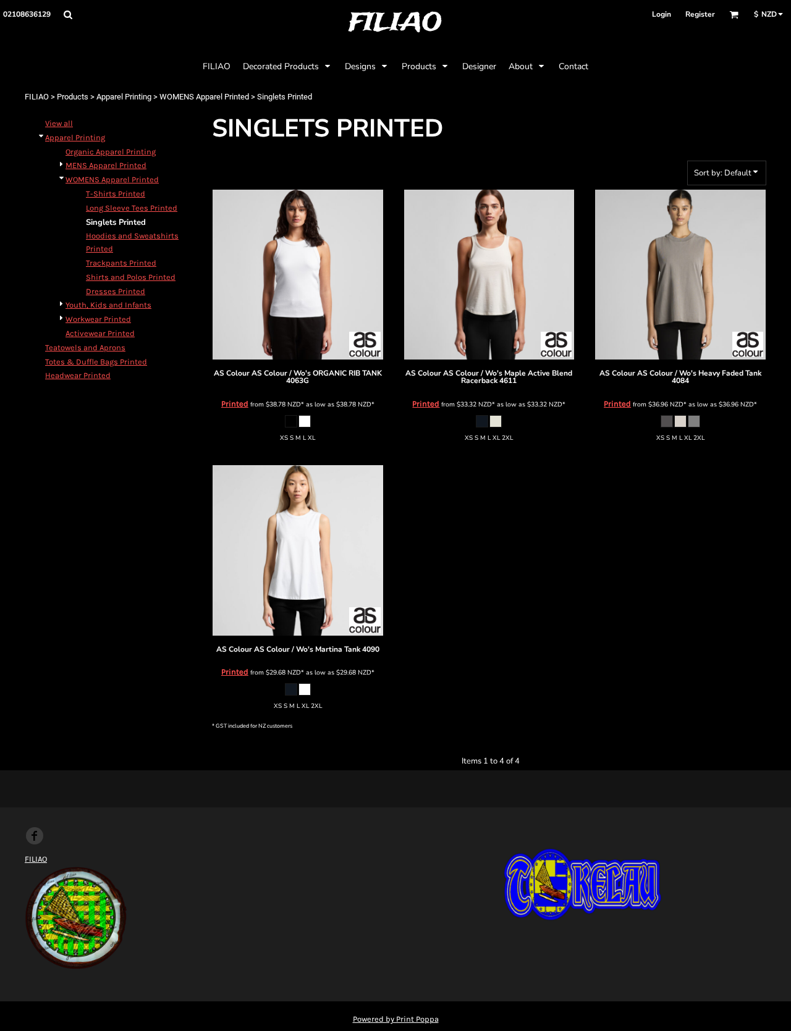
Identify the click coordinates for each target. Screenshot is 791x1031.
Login (661, 14)
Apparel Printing (123, 96)
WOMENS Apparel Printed (204, 96)
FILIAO (37, 96)
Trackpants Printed (121, 262)
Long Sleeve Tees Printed (131, 208)
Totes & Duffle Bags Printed (96, 361)
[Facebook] (34, 835)
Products (72, 96)
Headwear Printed (78, 375)
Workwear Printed (98, 319)
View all (59, 123)
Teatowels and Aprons (85, 347)
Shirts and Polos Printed (131, 277)
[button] (67, 14)
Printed (234, 403)
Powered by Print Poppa (396, 1019)
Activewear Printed (100, 333)
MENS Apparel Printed (106, 165)
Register (700, 14)
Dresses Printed (115, 291)
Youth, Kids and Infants (108, 304)
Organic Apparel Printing (111, 151)
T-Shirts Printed (115, 193)
